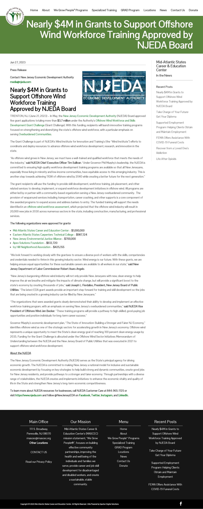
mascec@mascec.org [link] (39, 438)
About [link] (46, 10)
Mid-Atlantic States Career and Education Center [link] (41, 230)
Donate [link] (193, 10)
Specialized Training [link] (104, 10)
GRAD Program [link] (130, 10)
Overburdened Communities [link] (35, 134)
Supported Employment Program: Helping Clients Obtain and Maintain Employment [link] (174, 127)
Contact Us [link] (178, 10)
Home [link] (34, 10)
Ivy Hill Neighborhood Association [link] (31, 247)
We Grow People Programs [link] (71, 10)
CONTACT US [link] (39, 452)
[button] (196, 3)
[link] (176, 3)
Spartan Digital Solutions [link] (109, 504)
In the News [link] (164, 75)
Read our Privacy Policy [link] (39, 462)
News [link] (163, 10)
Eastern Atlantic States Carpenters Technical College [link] (43, 234)
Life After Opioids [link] (166, 159)
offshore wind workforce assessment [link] (48, 207)
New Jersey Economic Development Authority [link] (89, 116)
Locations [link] (150, 10)
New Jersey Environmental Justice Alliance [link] (37, 239)
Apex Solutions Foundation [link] (28, 243)
